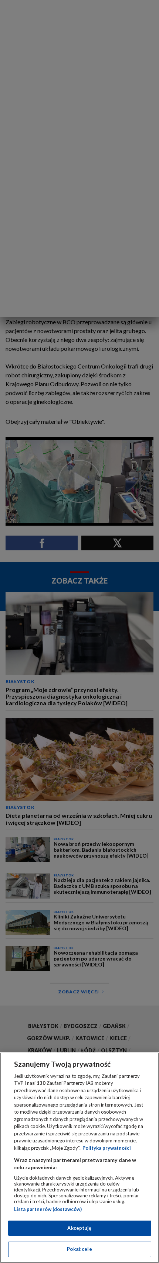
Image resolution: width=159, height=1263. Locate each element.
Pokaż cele (79, 1249)
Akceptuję (79, 1228)
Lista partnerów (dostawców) (48, 1209)
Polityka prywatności (106, 1148)
